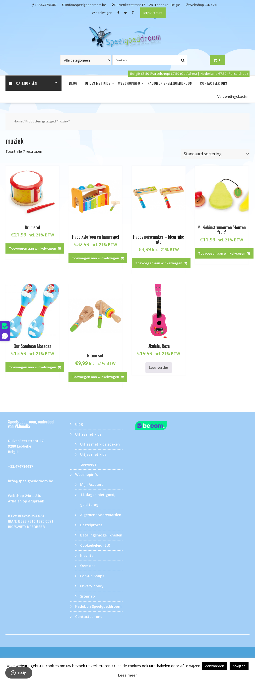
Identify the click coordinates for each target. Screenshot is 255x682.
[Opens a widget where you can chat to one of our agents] (18, 673)
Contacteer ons (213, 83)
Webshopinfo (129, 83)
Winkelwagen (102, 12)
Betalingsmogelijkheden (101, 535)
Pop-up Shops (92, 575)
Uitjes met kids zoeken (100, 444)
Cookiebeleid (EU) (95, 545)
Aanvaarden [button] (214, 666)
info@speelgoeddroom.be (30, 481)
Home (18, 121)
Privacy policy (92, 586)
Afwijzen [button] (239, 666)
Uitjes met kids (98, 83)
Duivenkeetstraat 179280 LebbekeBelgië (26, 446)
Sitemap (87, 596)
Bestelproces (91, 525)
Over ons (87, 565)
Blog (73, 83)
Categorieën (26, 83)
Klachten (88, 555)
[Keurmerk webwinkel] (158, 426)
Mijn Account (152, 12)
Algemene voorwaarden (100, 514)
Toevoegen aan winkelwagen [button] (32, 248)
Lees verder (158, 367)
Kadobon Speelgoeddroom (170, 83)
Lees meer (127, 675)
